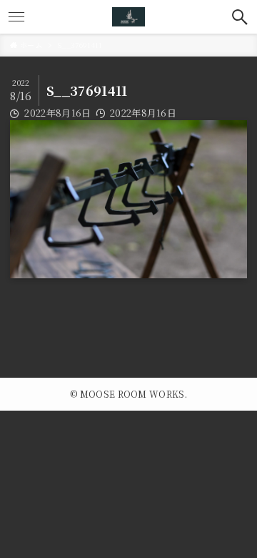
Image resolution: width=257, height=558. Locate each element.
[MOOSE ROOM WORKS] (128, 17)
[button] (240, 17)
